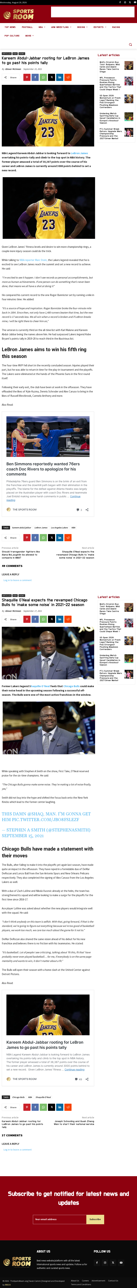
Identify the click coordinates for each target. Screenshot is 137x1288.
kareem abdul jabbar (21, 527)
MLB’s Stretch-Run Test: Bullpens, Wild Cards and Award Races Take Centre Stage (110, 67)
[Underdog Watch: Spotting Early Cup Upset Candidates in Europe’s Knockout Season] (129, 116)
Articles (6, 54)
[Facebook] (120, 3)
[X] (130, 3)
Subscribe (95, 1219)
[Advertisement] (93, 12)
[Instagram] (125, 3)
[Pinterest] (27, 77)
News (21, 54)
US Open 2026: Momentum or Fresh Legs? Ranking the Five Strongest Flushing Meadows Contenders (110, 101)
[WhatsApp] (43, 77)
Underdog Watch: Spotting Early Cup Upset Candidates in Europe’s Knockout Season (110, 118)
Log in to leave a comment (18, 580)
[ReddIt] (68, 77)
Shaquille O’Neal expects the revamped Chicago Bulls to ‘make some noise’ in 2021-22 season (75, 554)
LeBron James (79, 153)
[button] (130, 44)
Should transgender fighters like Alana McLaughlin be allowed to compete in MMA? (21, 554)
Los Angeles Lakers (59, 527)
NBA (15, 54)
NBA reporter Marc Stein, (33, 260)
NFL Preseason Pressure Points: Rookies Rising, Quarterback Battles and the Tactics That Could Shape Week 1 (110, 84)
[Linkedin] (59, 77)
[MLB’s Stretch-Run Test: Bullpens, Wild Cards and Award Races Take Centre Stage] (129, 65)
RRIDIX (8, 1284)
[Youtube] (135, 3)
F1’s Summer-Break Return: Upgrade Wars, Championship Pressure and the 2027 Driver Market (111, 133)
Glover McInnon (13, 69)
